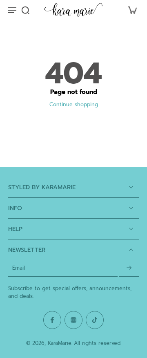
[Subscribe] (129, 268)
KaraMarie (59, 343)
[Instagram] (73, 320)
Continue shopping (73, 104)
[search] (25, 10)
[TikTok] (95, 320)
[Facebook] (52, 320)
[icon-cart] (130, 10)
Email (18, 268)
